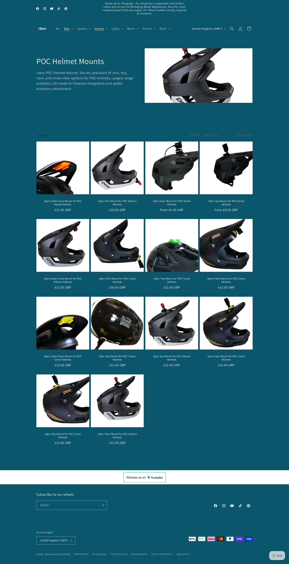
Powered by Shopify (61, 554)
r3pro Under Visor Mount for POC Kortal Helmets (63, 203)
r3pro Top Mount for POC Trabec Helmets (117, 358)
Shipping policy (139, 554)
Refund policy (81, 554)
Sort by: (195, 135)
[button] (68, 29)
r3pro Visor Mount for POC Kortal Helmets (172, 203)
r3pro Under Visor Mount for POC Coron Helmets (63, 358)
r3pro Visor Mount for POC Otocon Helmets (117, 436)
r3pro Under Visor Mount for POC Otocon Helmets (63, 280)
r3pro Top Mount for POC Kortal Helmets (226, 203)
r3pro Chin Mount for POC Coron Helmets (117, 280)
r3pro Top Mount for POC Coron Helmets (63, 436)
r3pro (47, 554)
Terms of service (119, 554)
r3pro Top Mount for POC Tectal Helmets (172, 280)
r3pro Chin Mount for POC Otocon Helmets (117, 203)
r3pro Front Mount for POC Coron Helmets (226, 280)
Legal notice (183, 554)
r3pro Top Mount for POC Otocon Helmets (172, 358)
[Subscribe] (102, 505)
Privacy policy (99, 554)
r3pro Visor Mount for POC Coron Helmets (226, 358)
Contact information (162, 554)
